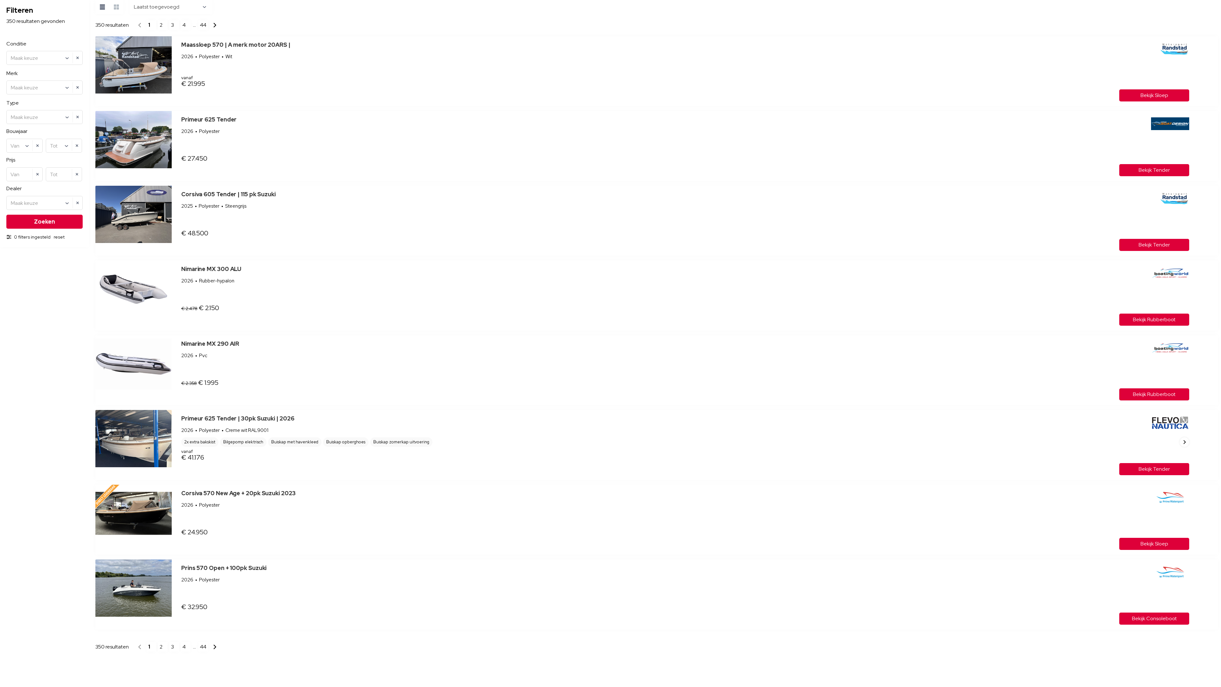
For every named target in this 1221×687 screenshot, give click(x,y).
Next (1184, 442)
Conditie (16, 43)
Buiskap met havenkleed (294, 442)
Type (12, 103)
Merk (12, 73)
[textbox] (45, 58)
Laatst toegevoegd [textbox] (156, 6)
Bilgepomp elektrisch (243, 442)
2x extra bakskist (199, 442)
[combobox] (44, 58)
